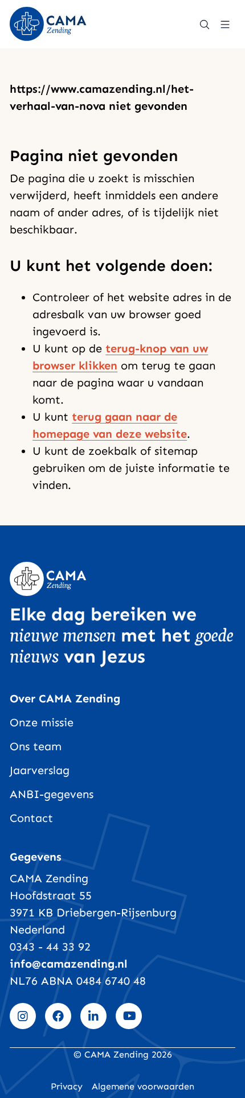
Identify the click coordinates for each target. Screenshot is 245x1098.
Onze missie (42, 722)
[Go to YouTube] (129, 1016)
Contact (31, 818)
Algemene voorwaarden (143, 1086)
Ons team (36, 746)
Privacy (67, 1086)
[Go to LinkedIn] (93, 1016)
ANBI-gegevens (51, 794)
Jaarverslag (40, 770)
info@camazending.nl (69, 963)
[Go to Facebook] (58, 1016)
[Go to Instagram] (23, 1016)
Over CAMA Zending (65, 698)
